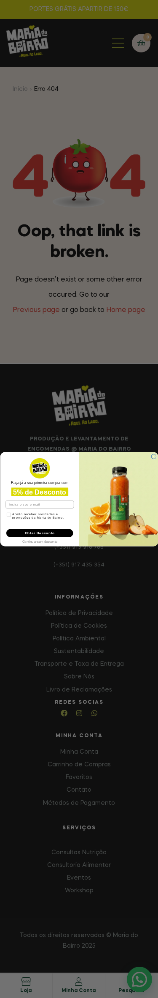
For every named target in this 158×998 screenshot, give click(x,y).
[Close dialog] (153, 456)
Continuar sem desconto (39, 540)
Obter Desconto (39, 532)
